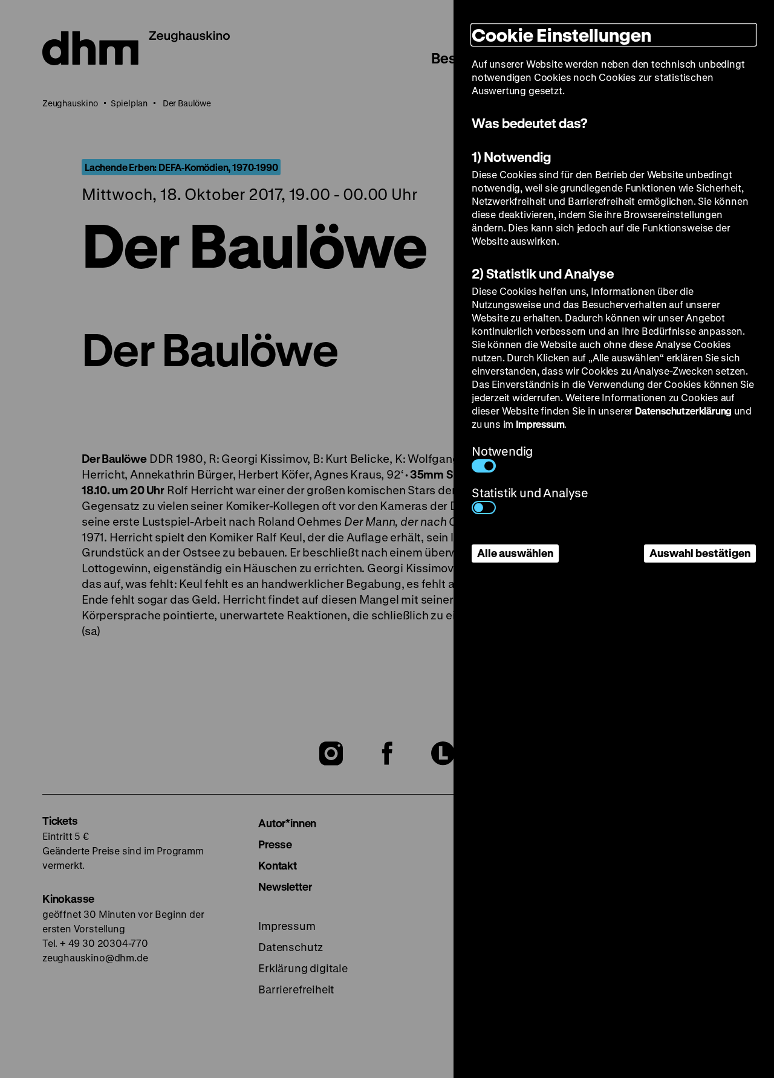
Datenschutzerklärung (683, 410)
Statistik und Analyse (530, 493)
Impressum (540, 424)
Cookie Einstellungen (561, 34)
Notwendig (502, 451)
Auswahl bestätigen (699, 553)
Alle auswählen (515, 553)
